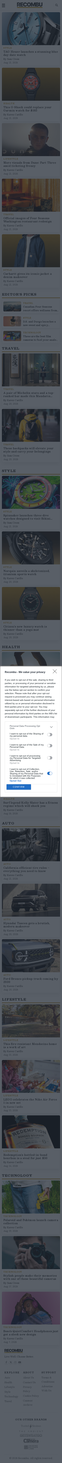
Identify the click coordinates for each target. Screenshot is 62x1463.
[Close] (56, 672)
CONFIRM (19, 787)
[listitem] (31, 727)
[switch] (49, 734)
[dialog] (31, 731)
